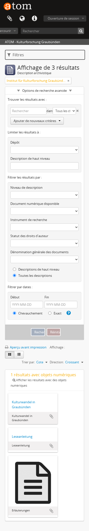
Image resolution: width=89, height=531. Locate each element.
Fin (46, 297)
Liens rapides (34, 18)
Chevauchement (30, 313)
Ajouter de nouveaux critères (35, 121)
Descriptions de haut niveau (38, 269)
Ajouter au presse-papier (51, 416)
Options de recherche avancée (44, 90)
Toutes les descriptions (35, 275)
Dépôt (15, 142)
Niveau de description (26, 187)
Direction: (57, 362)
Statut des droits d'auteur (29, 236)
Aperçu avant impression (27, 347)
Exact (57, 313)
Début (15, 297)
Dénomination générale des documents (39, 252)
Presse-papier (9, 18)
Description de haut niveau (30, 158)
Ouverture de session (63, 18)
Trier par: (28, 362)
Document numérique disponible (34, 203)
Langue (22, 18)
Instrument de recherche (28, 220)
